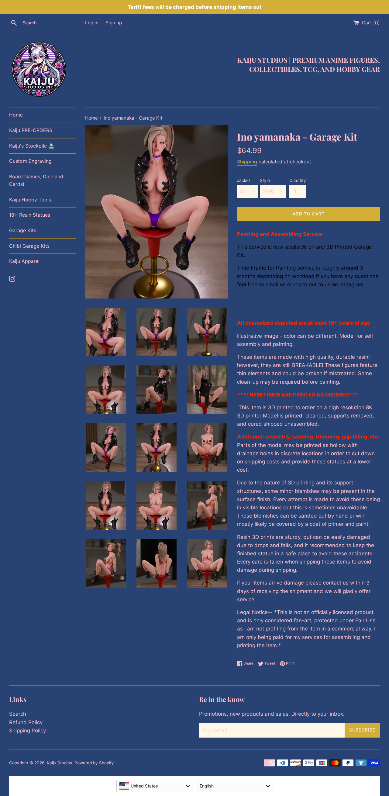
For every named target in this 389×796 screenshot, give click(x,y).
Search (17, 714)
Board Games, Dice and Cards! (36, 180)
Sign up (113, 23)
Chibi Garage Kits (29, 246)
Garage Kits (22, 230)
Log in (91, 23)
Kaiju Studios (59, 762)
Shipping (247, 162)
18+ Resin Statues (29, 215)
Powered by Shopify (94, 762)
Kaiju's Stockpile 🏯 (31, 146)
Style (265, 180)
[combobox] (154, 786)
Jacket (243, 180)
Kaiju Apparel (24, 261)
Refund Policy (26, 722)
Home (16, 115)
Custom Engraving (30, 161)
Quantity (297, 180)
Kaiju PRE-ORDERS (30, 130)
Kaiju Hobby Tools (30, 200)
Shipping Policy (27, 731)
